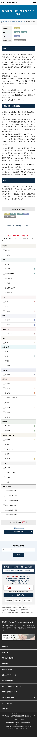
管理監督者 (8, 283)
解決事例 (16, 28)
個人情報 (7, 467)
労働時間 (7, 320)
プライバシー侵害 (10, 472)
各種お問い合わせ (7, 669)
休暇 (6, 342)
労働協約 (7, 454)
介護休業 (7, 365)
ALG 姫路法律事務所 (11, 510)
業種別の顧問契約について (9, 692)
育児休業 (7, 361)
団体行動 (7, 458)
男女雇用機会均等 (10, 288)
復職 (6, 356)
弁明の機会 (8, 417)
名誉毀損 (7, 383)
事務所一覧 (5, 652)
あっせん (7, 264)
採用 (6, 301)
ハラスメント (9, 333)
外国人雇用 (8, 292)
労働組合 (7, 439)
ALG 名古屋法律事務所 (12, 500)
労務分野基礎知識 (7, 703)
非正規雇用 (8, 278)
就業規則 (7, 374)
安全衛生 (7, 426)
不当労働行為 (9, 449)
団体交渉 (7, 444)
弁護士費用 (27, 600)
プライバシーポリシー (18, 719)
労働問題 (17, 600)
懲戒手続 (7, 412)
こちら (14, 583)
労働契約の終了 (9, 273)
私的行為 (7, 407)
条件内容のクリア (18, 528)
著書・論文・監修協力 (8, 658)
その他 (7, 482)
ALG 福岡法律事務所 (11, 515)
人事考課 (7, 311)
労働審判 (7, 430)
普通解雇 (16, 32)
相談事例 (7, 255)
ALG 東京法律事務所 (20, 40)
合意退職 (23, 32)
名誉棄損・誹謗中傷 (11, 398)
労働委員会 (8, 477)
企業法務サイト (6, 709)
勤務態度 (7, 393)
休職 (6, 351)
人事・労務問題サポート (9, 697)
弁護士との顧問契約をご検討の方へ (12, 686)
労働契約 (16, 36)
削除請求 (7, 402)
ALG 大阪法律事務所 (11, 505)
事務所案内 (5, 646)
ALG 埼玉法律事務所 (11, 495)
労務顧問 (8, 600)
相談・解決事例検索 (7, 680)
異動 (6, 306)
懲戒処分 (7, 388)
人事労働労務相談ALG (11, 2)
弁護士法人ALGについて (9, 675)
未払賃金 (7, 268)
